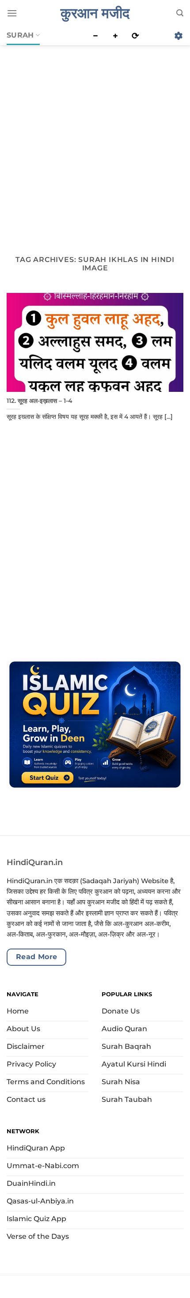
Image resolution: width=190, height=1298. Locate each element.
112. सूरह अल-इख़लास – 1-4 (39, 400)
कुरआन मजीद (95, 13)
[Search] (179, 13)
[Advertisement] (95, 143)
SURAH (20, 35)
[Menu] (12, 13)
